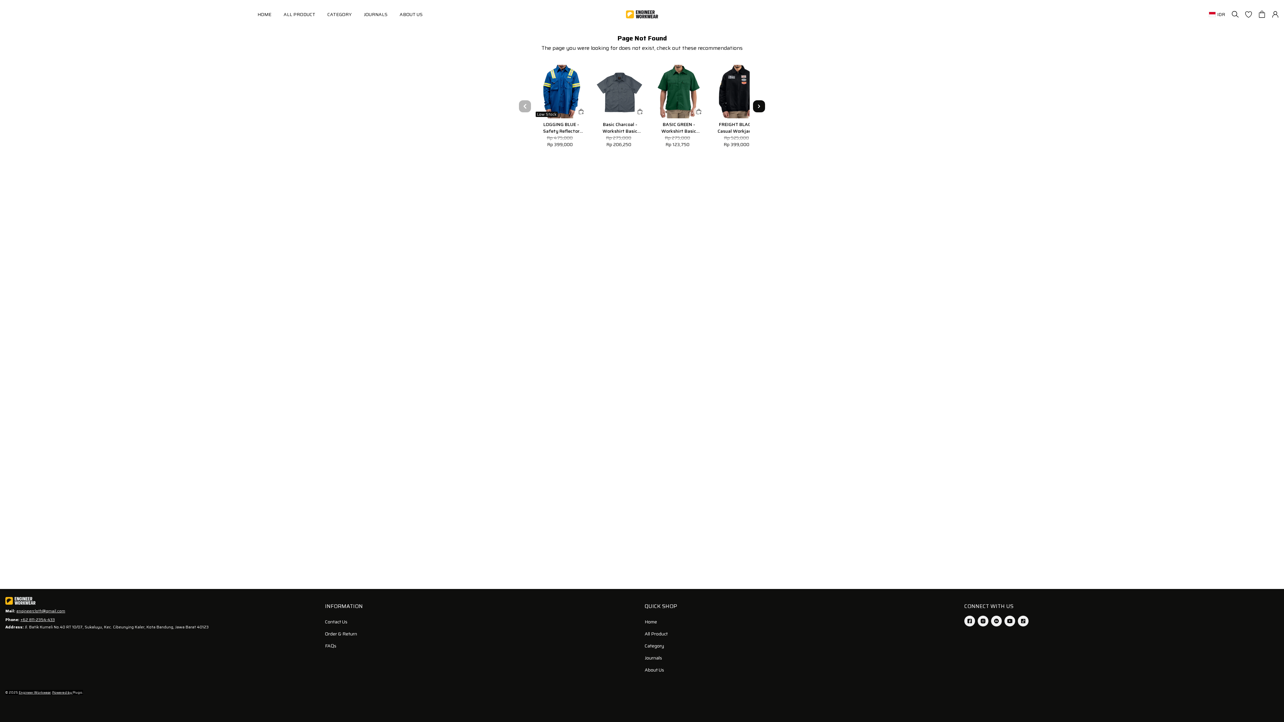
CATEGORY (339, 14)
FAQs (330, 645)
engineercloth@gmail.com (40, 611)
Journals (653, 657)
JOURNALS (376, 14)
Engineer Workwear (35, 692)
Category (654, 645)
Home (651, 621)
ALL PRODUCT (299, 14)
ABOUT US (411, 14)
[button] (1249, 14)
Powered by (62, 692)
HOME (264, 14)
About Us (654, 670)
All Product (656, 633)
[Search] (1235, 14)
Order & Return (341, 633)
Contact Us (336, 621)
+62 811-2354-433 (37, 619)
